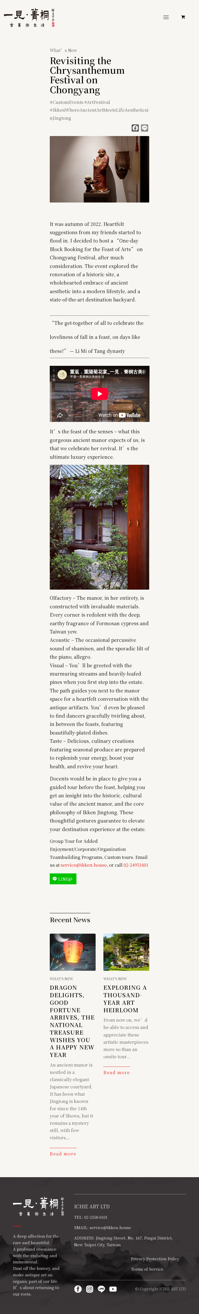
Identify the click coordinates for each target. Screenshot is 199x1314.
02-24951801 (136, 864)
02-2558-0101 (96, 1217)
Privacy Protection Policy (155, 1258)
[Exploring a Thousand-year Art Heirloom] (126, 952)
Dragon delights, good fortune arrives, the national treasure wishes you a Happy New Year (72, 1021)
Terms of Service (147, 1269)
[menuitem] (167, 17)
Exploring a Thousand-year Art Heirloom (125, 998)
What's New (61, 978)
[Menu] (166, 17)
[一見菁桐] (29, 18)
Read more (63, 1154)
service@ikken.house (84, 864)
